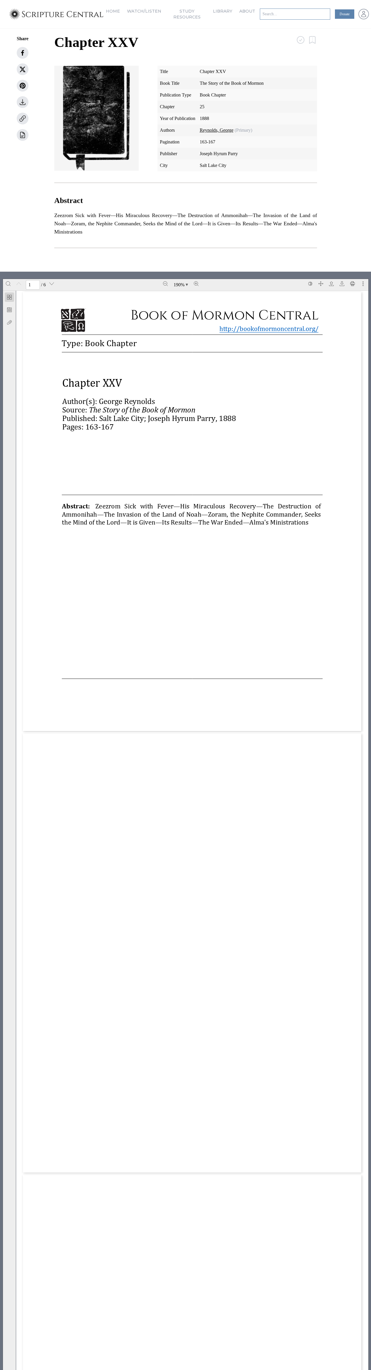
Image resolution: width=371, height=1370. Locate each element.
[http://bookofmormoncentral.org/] (272, 328)
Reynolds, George (216, 130)
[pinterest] (22, 86)
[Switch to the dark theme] (310, 283)
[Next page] (51, 283)
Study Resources (187, 14)
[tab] (9, 298)
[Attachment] (9, 322)
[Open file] (331, 283)
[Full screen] (321, 283)
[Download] (342, 283)
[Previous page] (18, 283)
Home (113, 11)
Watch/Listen (144, 11)
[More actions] (363, 283)
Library (222, 11)
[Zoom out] (165, 283)
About (247, 11)
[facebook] (22, 53)
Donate (345, 14)
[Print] (352, 283)
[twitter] (22, 69)
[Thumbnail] (9, 297)
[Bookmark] (9, 309)
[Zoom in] (196, 283)
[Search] (8, 283)
